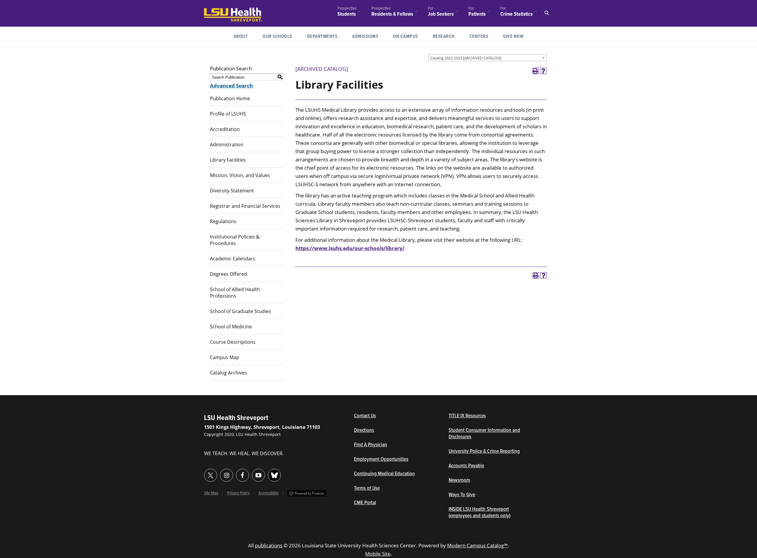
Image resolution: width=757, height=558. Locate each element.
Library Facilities (228, 160)
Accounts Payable (466, 466)
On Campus (405, 36)
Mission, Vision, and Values (240, 175)
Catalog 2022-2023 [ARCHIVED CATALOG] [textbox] (465, 58)
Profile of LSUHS (228, 114)
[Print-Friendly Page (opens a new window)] (535, 71)
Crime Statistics (516, 14)
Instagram (226, 475)
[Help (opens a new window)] (543, 71)
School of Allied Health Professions (235, 292)
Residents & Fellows (392, 14)
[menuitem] (347, 12)
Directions (364, 430)
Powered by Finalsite (306, 493)
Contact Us (392, 416)
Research (447, 36)
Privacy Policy (238, 493)
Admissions (365, 36)
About (241, 36)
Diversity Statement (232, 190)
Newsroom (459, 480)
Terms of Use (367, 488)
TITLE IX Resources (467, 416)
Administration (226, 144)
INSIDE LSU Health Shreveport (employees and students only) (479, 512)
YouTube (258, 475)
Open (546, 13)
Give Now (513, 36)
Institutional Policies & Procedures (235, 239)
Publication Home (230, 98)
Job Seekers (441, 14)
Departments (322, 36)
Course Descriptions (232, 342)
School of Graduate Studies (240, 311)
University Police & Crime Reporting (484, 451)
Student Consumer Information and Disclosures (484, 433)
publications (268, 545)
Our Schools (277, 36)
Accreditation (225, 129)
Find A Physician (370, 445)
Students (346, 14)
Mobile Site (378, 553)
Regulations (223, 221)
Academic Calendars (232, 258)
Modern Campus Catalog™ (477, 545)
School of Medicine (231, 326)
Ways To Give (462, 495)
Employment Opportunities (381, 459)
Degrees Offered (228, 274)
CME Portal (392, 503)
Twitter (210, 475)
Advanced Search (231, 85)
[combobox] (487, 57)
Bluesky (274, 475)
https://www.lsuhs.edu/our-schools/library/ (350, 248)
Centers (479, 36)
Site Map (211, 493)
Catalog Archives (228, 372)
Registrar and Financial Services (245, 206)
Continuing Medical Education (384, 474)
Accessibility (268, 493)
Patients (477, 14)
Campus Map (224, 357)
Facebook (242, 475)
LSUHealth (216, 10)
